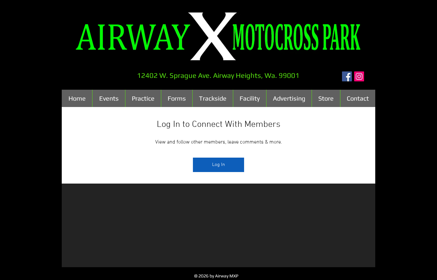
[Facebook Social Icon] (347, 76)
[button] (108, 98)
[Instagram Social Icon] (359, 76)
